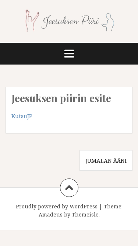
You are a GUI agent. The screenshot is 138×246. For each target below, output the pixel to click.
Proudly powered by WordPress (57, 206)
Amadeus (51, 214)
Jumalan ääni (106, 160)
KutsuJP (21, 115)
